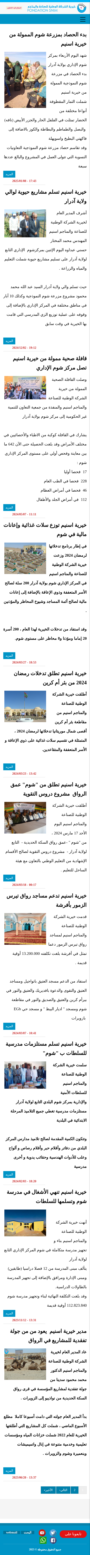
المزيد (9, 174)
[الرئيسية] (45, 7)
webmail (11, 1532)
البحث (27, 1532)
